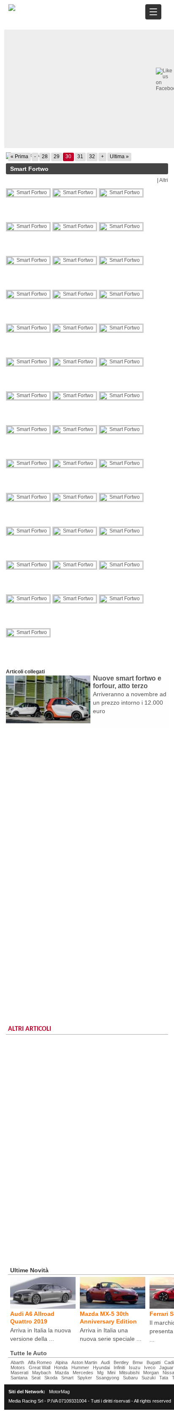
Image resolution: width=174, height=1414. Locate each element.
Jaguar (166, 1367)
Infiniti (119, 1367)
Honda (61, 1367)
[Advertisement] (87, 819)
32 (92, 156)
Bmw (138, 1362)
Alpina (61, 1362)
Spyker (84, 1377)
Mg (100, 1372)
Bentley (121, 1362)
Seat (36, 1377)
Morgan (151, 1372)
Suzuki (148, 1377)
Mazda (62, 1372)
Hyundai (101, 1367)
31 (80, 156)
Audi (105, 1362)
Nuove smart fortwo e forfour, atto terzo (127, 682)
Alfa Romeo (40, 1362)
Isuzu (134, 1367)
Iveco (149, 1367)
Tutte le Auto (28, 1353)
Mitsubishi (129, 1372)
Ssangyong (107, 1377)
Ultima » (119, 156)
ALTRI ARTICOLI (29, 1029)
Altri (163, 180)
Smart (67, 1377)
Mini (111, 1372)
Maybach (41, 1372)
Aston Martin (84, 1362)
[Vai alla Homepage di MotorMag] (11, 9)
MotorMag (59, 1391)
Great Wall (39, 1367)
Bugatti (153, 1362)
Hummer (80, 1367)
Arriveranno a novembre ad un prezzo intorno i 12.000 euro (129, 702)
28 (45, 156)
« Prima (19, 156)
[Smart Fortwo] (29, 193)
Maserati (19, 1372)
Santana (19, 1377)
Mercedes (83, 1372)
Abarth (17, 1362)
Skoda (50, 1377)
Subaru (130, 1377)
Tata (163, 1377)
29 (57, 156)
